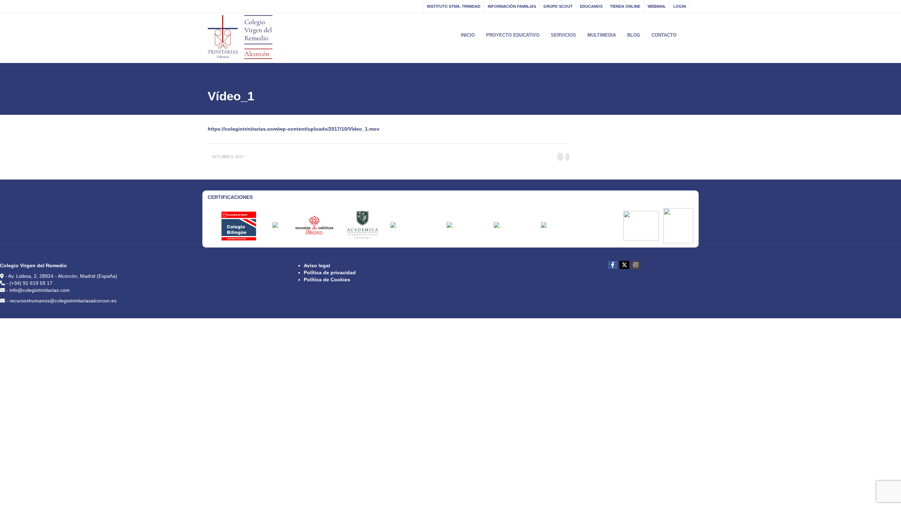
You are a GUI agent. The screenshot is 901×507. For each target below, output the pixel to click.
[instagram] (635, 265)
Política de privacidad (330, 272)
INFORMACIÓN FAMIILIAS (512, 6)
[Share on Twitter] (567, 157)
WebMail (657, 6)
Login (679, 6)
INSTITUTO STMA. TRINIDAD (453, 6)
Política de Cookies (327, 279)
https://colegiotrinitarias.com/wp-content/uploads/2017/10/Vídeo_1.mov (293, 129)
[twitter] (624, 265)
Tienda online (625, 6)
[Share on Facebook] (560, 157)
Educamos (591, 6)
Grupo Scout (558, 6)
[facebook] (613, 265)
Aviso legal (317, 265)
